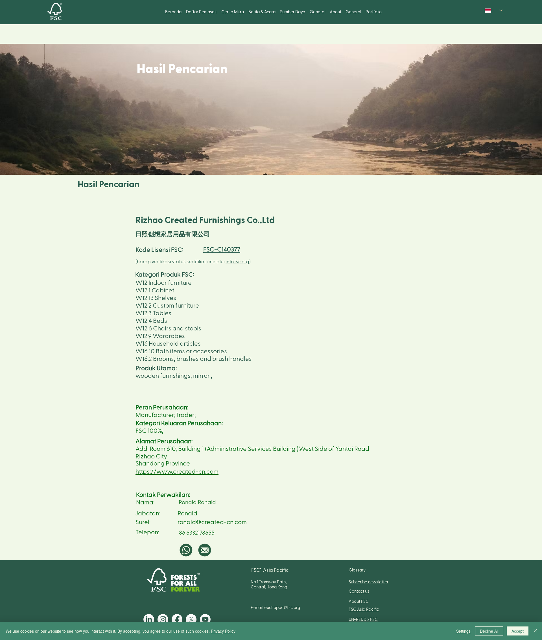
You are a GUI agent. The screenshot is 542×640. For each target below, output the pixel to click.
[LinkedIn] (148, 619)
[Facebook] (177, 619)
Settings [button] (463, 631)
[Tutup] (535, 630)
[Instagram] (163, 619)
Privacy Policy (223, 631)
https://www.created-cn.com (177, 472)
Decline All (489, 631)
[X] (191, 619)
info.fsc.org (237, 261)
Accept (518, 631)
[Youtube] (205, 619)
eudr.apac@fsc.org (282, 608)
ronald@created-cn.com (212, 522)
